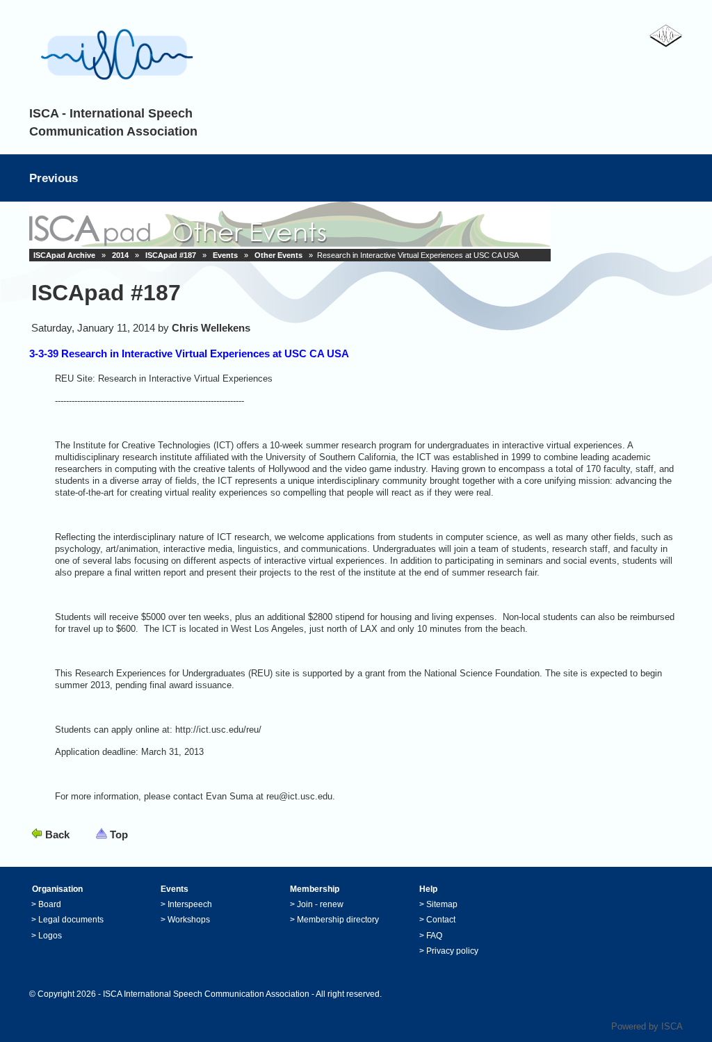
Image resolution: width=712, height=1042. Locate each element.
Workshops (189, 920)
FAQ (434, 936)
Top (119, 834)
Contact (440, 920)
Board (49, 904)
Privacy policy (452, 951)
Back (57, 834)
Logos (50, 936)
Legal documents (71, 920)
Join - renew (320, 904)
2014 (120, 255)
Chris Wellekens (211, 328)
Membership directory (338, 920)
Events (225, 255)
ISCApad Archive (64, 255)
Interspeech (190, 904)
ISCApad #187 (170, 255)
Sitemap (442, 904)
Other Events (278, 255)
